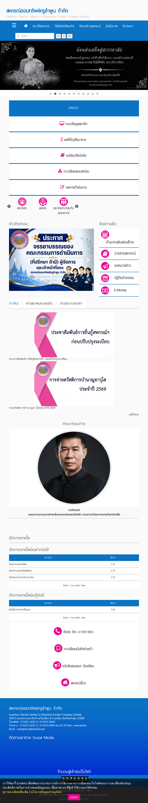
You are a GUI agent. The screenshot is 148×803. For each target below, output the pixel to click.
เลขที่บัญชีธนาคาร (75, 140)
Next (77, 206)
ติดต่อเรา (128, 26)
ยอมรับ (74, 797)
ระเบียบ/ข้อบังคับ (76, 155)
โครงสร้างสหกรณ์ (90, 26)
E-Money (120, 290)
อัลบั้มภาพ (111, 26)
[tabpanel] (22, 204)
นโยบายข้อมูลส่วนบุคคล (46, 791)
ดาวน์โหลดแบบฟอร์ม (76, 171)
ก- (58, 36)
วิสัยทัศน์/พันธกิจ (64, 26)
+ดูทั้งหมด (133, 414)
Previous (9, 206)
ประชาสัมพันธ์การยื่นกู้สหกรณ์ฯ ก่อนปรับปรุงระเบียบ (38, 359)
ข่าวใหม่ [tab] (14, 303)
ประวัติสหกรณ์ (41, 26)
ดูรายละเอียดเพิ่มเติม (16, 791)
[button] (15, 260)
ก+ (69, 36)
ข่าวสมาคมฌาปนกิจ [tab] (39, 303)
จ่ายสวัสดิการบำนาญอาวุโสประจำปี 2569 (32, 408)
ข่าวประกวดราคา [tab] (71, 303)
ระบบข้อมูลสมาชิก (76, 124)
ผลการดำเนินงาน (76, 187)
